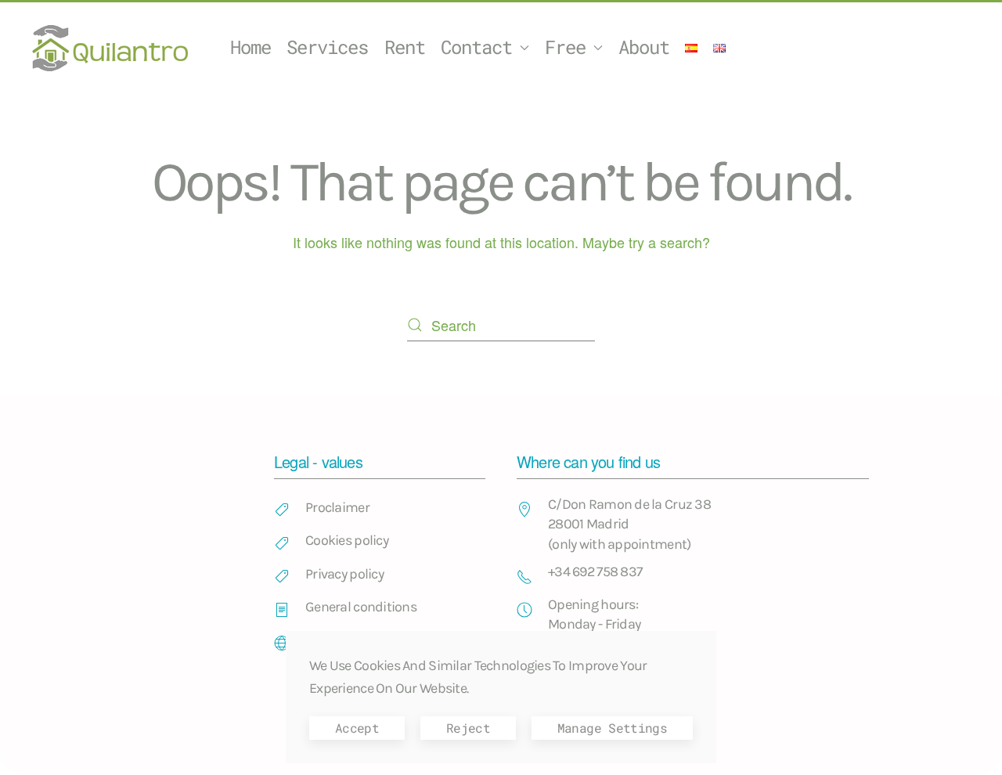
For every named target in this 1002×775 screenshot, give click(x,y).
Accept (357, 727)
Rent (404, 46)
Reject (468, 727)
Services (327, 46)
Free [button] (565, 46)
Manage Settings (612, 727)
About (643, 46)
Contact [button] (476, 46)
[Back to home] (112, 48)
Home (250, 46)
